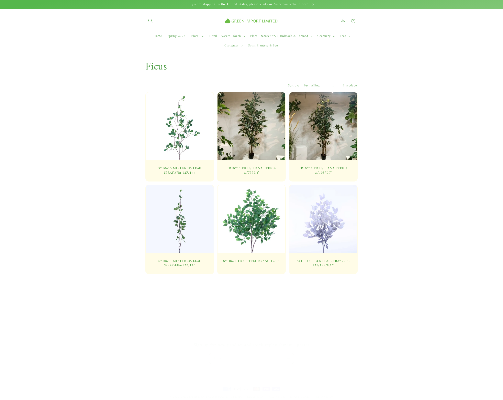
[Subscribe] (288, 358)
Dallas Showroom (157, 336)
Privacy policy (276, 397)
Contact (151, 304)
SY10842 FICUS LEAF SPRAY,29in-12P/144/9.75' (323, 263)
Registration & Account (269, 297)
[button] (150, 21)
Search (150, 320)
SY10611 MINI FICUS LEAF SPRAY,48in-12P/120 (179, 263)
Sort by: (293, 86)
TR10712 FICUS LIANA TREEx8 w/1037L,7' (323, 171)
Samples (151, 312)
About (149, 297)
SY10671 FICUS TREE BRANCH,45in (251, 261)
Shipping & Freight (266, 312)
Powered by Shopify (230, 397)
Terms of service (300, 397)
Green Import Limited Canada (199, 397)
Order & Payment (265, 304)
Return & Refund (265, 320)
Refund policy (255, 397)
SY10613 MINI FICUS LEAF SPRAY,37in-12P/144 (179, 171)
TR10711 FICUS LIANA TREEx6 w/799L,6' (251, 171)
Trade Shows (154, 328)
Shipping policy (323, 397)
